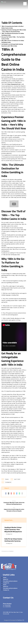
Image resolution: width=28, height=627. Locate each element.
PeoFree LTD (20, 620)
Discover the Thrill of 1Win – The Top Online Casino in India (13, 38)
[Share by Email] (22, 493)
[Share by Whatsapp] (19, 493)
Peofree (7, 479)
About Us (5, 579)
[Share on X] (8, 493)
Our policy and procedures (10, 581)
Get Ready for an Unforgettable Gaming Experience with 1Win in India (12, 45)
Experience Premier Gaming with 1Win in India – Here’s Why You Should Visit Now (13, 31)
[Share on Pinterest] (11, 493)
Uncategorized (8, 482)
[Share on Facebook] (5, 493)
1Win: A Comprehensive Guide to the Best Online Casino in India (12, 27)
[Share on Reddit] (14, 493)
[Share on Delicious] (16, 493)
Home (4, 577)
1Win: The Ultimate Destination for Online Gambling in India (12, 34)
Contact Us (6, 583)
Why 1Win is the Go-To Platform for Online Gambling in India (12, 41)
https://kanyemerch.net (13, 84)
